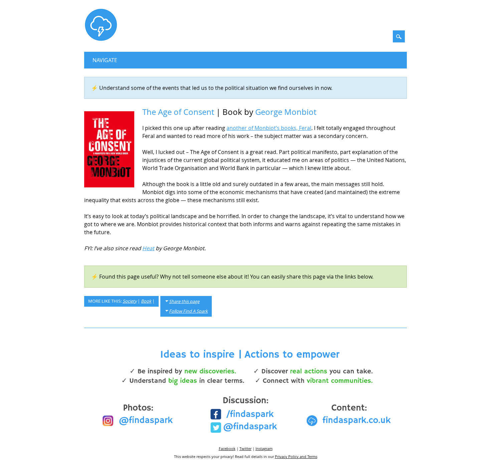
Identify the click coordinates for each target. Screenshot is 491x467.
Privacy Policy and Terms (296, 456)
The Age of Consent (178, 112)
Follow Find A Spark (188, 311)
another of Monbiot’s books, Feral (268, 128)
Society (130, 301)
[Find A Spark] (101, 39)
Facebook (227, 448)
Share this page (184, 301)
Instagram (264, 448)
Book (146, 301)
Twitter (245, 448)
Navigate (105, 60)
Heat (148, 248)
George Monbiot (285, 112)
